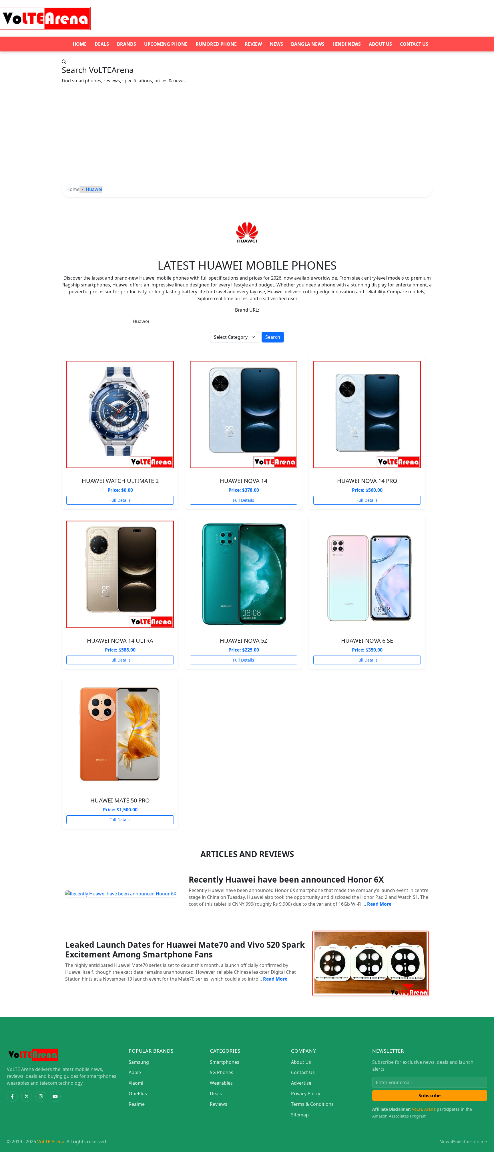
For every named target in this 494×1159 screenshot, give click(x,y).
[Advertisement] (247, 138)
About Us (380, 44)
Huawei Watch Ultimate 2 (120, 481)
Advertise (301, 1083)
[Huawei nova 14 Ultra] (120, 574)
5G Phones (221, 1072)
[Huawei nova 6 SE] (367, 574)
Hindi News (346, 44)
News (276, 44)
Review (253, 44)
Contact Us (414, 44)
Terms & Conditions (312, 1104)
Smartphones (224, 1062)
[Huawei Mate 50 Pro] (120, 734)
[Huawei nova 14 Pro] (367, 414)
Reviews (218, 1104)
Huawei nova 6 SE (367, 640)
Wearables (221, 1083)
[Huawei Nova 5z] (243, 574)
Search (272, 337)
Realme (137, 1104)
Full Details (120, 500)
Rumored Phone (216, 44)
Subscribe (430, 1095)
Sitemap (300, 1115)
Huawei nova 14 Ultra (120, 640)
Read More (379, 904)
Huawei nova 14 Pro (367, 481)
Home (80, 44)
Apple (135, 1072)
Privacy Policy (305, 1093)
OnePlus (138, 1093)
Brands (126, 44)
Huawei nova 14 (243, 481)
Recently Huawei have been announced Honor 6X (286, 879)
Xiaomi (136, 1083)
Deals (102, 44)
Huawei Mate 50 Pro (120, 800)
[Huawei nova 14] (243, 414)
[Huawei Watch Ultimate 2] (120, 414)
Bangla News (307, 44)
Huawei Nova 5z (243, 640)
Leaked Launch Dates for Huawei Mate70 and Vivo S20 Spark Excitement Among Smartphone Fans (185, 949)
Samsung (139, 1062)
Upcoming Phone (166, 44)
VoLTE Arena (424, 1109)
